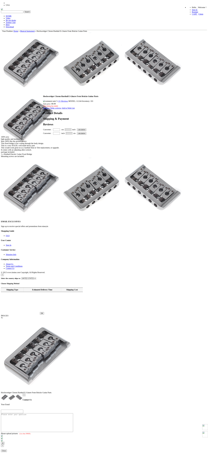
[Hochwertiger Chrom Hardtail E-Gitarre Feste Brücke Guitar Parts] (22, 114)
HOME (9, 16)
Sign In (194, 10)
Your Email (5, 404)
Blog (8, 25)
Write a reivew (55, 108)
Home (15, 31)
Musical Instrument (27, 31)
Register (195, 12)
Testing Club (11, 22)
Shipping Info (11, 255)
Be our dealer (11, 20)
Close (4, 451)
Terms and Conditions (14, 266)
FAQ (8, 236)
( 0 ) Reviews (63, 101)
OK (42, 313)
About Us (9, 264)
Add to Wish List (68, 108)
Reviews (46, 108)
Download (10, 27)
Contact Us (10, 268)
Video (8, 18)
